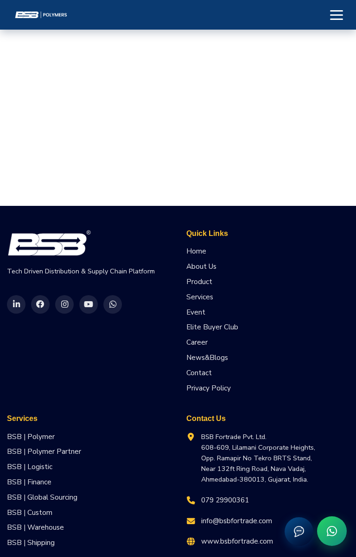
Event (195, 312)
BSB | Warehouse (35, 527)
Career (197, 342)
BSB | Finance (29, 482)
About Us (201, 266)
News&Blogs (207, 357)
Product (199, 281)
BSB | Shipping (31, 542)
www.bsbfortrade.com (237, 541)
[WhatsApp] (112, 304)
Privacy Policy (208, 388)
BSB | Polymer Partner (44, 451)
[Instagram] (64, 304)
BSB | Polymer (31, 436)
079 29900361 (225, 500)
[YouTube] (88, 304)
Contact (199, 373)
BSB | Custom (29, 512)
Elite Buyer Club (212, 327)
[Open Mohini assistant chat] (299, 531)
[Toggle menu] (336, 15)
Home (196, 251)
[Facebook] (40, 304)
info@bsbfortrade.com (236, 521)
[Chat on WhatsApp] (332, 531)
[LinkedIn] (16, 304)
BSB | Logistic (29, 466)
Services (199, 297)
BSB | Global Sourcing (42, 497)
